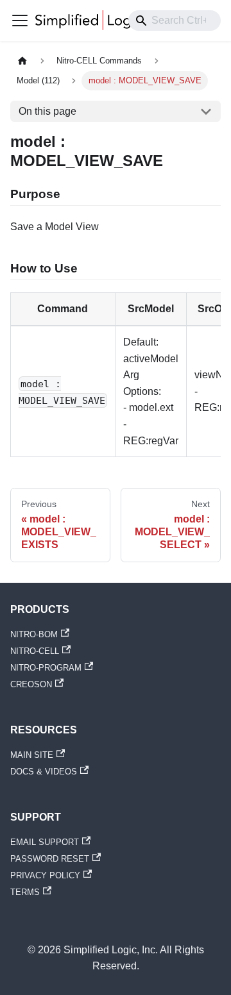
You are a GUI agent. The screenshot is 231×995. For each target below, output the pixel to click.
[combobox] (174, 20)
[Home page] (22, 61)
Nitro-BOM (34, 634)
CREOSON (31, 684)
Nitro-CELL (34, 651)
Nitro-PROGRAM (45, 668)
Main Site (31, 755)
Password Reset (49, 859)
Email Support (44, 842)
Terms (25, 892)
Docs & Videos (43, 771)
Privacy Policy (45, 875)
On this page (47, 111)
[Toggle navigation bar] (20, 20)
